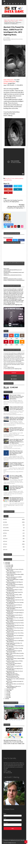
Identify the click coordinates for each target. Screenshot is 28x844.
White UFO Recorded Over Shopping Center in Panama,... (14, 585)
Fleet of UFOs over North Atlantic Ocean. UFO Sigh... (13, 664)
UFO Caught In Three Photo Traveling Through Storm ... (14, 649)
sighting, (16, 39)
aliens (12, 20)
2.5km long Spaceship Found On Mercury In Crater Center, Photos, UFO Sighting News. (16, 408)
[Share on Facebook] (8, 186)
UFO (13, 21)
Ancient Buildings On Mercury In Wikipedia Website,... (13, 687)
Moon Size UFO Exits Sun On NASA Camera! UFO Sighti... (14, 577)
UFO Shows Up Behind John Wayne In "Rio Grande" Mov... (14, 582)
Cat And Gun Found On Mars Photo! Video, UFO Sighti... (14, 608)
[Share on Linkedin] (17, 189)
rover (6, 549)
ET (14, 20)
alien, (6, 39)
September (9, 689)
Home (5, 20)
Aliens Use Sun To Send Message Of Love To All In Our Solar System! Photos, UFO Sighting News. (16, 396)
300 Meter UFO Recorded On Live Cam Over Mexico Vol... (14, 600)
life (5, 535)
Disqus (15, 240)
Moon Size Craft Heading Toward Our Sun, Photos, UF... (14, 593)
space (10, 21)
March (7, 697)
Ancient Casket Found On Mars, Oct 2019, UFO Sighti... (14, 644)
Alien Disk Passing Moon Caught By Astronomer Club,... (14, 651)
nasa (6, 541)
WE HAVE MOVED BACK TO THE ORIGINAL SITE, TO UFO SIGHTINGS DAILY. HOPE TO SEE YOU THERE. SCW (16, 499)
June (7, 693)
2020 (6, 562)
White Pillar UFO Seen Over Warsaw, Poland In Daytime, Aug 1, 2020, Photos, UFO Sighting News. (16, 452)
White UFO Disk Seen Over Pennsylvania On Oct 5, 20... (12, 677)
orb (5, 546)
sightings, (20, 39)
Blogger (9, 240)
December (8, 565)
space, (5, 40)
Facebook (21, 240)
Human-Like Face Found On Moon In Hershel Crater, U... (14, 605)
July (7, 691)
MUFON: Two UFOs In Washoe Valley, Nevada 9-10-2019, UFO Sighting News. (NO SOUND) (16, 418)
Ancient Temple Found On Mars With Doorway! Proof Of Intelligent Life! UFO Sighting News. (16, 429)
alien (9, 20)
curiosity (7, 527)
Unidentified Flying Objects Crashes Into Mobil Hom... (14, 590)
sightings (6, 21)
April (7, 695)
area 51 (6, 524)
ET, (10, 39)
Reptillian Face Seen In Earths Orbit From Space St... (14, 638)
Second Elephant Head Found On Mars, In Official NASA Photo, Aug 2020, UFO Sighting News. (16, 464)
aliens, (8, 39)
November (8, 566)
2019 (6, 563)
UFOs (16, 21)
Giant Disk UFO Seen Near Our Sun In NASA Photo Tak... (14, 672)
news (17, 20)
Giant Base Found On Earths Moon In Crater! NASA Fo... (14, 616)
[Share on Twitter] (17, 186)
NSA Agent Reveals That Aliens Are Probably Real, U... (14, 598)
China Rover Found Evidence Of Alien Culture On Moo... (14, 661)
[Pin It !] (8, 192)
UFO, (7, 40)
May (7, 694)
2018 (6, 698)
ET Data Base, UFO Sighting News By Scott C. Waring (13, 840)
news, (12, 39)
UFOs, (9, 40)
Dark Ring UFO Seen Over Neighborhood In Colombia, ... (13, 674)
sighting (20, 20)
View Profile (9, 224)
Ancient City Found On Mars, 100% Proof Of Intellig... (14, 595)
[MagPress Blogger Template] (14, 9)
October (8, 568)
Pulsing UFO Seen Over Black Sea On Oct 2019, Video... (14, 669)
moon (6, 538)
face (6, 533)
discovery (7, 530)
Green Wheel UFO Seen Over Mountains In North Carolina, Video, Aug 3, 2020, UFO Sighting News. (16, 487)
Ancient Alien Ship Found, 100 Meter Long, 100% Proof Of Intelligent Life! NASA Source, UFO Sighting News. (16, 441)
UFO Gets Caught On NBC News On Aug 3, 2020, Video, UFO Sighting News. (16, 477)
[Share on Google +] (8, 189)
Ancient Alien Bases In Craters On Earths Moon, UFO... (13, 572)
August (8, 690)
